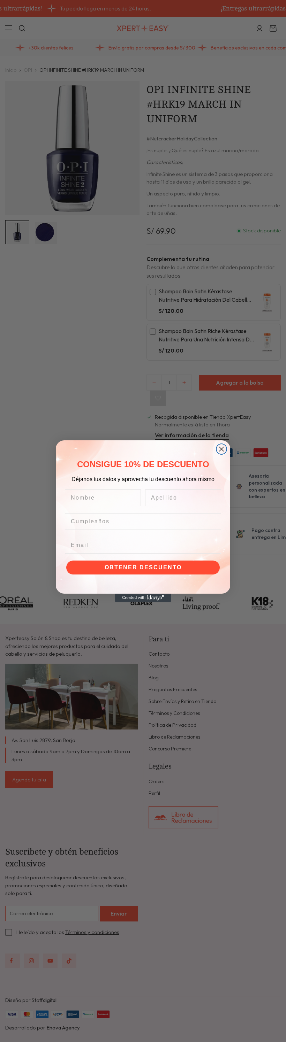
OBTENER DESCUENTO (143, 567)
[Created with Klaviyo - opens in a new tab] (143, 598)
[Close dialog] (221, 449)
